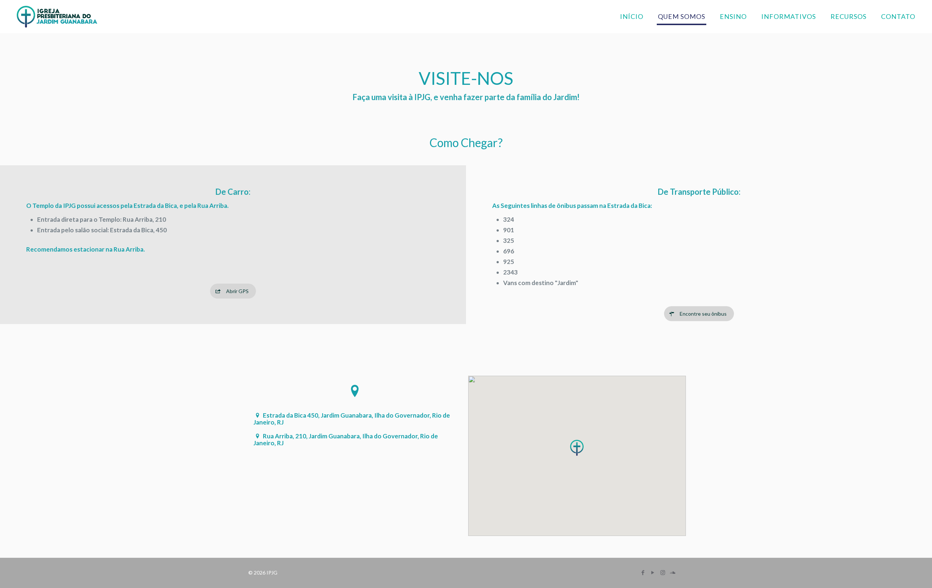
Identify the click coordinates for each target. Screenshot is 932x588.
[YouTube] (653, 572)
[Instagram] (663, 572)
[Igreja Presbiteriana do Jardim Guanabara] (57, 16)
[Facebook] (643, 572)
